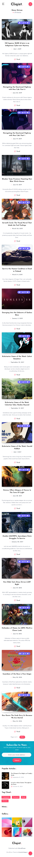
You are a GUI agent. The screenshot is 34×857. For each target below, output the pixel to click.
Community (6, 797)
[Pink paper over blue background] (7, 822)
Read (18, 59)
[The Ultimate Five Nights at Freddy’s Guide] (5, 776)
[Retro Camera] (17, 822)
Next (22, 737)
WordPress (21, 848)
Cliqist (16, 4)
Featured (15, 797)
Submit (17, 760)
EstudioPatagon (23, 852)
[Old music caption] (27, 822)
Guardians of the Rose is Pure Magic (17, 674)
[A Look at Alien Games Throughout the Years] (5, 785)
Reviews (5, 801)
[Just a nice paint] (17, 832)
